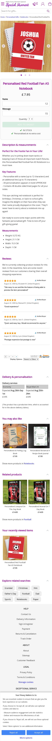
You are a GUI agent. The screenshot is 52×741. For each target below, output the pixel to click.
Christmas (23, 588)
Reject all (14, 732)
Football (27, 519)
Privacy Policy (26, 672)
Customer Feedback (26, 660)
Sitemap (26, 655)
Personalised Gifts (12, 17)
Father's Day (10, 593)
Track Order (25, 638)
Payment (26, 629)
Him (35, 588)
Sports (8, 599)
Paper (36, 599)
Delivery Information (26, 619)
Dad (37, 593)
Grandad (8, 588)
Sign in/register (26, 624)
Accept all (38, 732)
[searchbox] (26, 11)
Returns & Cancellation (26, 633)
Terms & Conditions (26, 677)
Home (2, 17)
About (26, 650)
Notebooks (24, 17)
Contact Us (26, 614)
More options (26, 737)
